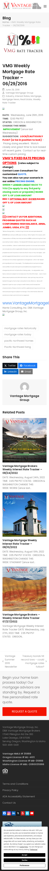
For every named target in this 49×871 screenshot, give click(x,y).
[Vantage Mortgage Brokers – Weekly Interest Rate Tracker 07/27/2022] (24, 588)
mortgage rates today (17, 334)
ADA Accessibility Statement (18, 796)
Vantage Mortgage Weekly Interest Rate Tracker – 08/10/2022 (19, 543)
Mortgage (36, 96)
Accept (24, 855)
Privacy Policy (10, 790)
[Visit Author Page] (24, 386)
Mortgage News (10, 99)
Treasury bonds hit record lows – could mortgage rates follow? (32, 661)
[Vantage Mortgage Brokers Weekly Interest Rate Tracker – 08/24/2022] (24, 440)
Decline (24, 860)
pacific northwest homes (18, 340)
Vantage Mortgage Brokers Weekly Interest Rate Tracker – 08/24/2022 (22, 469)
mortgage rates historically (20, 328)
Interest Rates (22, 96)
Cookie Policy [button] (23, 847)
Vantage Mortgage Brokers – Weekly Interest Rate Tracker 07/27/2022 (21, 618)
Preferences (24, 865)
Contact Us (9, 802)
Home (5, 22)
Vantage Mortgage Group (19, 92)
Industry (10, 96)
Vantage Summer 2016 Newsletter (9, 661)
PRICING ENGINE (24, 181)
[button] (45, 6)
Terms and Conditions (15, 783)
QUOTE (22, 174)
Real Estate (26, 99)
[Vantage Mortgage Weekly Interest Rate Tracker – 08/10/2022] (24, 514)
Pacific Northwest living (17, 347)
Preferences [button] (33, 850)
